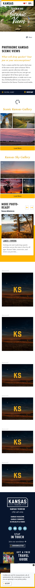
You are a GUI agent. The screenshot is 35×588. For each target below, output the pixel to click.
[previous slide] (26, 207)
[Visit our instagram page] (10, 528)
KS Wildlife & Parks (17, 522)
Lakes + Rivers (10, 241)
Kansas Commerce (17, 519)
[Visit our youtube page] (15, 528)
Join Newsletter (18, 546)
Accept (7, 583)
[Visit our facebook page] (25, 528)
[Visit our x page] (20, 528)
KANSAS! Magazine (17, 517)
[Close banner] (33, 565)
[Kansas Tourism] (8, 3)
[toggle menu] (30, 3)
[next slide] (32, 207)
